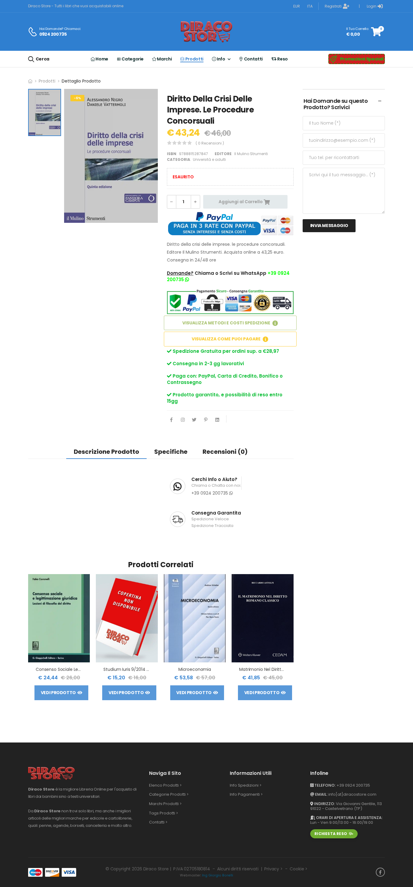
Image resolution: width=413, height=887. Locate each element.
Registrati (333, 6)
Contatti (253, 59)
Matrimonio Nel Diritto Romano (271, 669)
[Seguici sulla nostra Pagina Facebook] (380, 872)
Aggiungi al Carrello (241, 202)
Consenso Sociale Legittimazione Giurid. (77, 669)
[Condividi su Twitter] (194, 420)
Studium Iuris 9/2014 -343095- (135, 669)
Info (220, 59)
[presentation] (289, 640)
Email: (320, 794)
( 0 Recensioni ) (210, 143)
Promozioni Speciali (361, 59)
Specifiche (170, 451)
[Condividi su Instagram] (182, 420)
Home (101, 59)
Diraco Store (156, 869)
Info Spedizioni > (246, 785)
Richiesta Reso (330, 833)
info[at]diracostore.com (352, 794)
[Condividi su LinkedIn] (217, 420)
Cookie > (298, 869)
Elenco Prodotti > (165, 785)
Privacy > (273, 869)
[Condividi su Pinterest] (205, 420)
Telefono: (325, 785)
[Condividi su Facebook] (171, 420)
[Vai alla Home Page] (30, 81)
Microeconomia (194, 669)
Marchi (164, 59)
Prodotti (193, 59)
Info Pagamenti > (246, 794)
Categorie (132, 59)
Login (371, 6)
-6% (77, 98)
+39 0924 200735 (210, 493)
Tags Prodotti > (163, 813)
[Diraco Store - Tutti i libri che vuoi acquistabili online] (206, 31)
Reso (282, 59)
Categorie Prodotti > (169, 794)
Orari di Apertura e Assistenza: (348, 817)
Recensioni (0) (225, 451)
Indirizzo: (324, 804)
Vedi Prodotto (58, 693)
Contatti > (158, 822)
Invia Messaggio (329, 226)
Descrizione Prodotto (106, 451)
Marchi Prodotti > (165, 804)
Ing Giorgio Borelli (217, 875)
